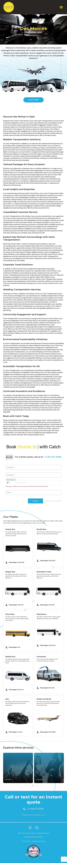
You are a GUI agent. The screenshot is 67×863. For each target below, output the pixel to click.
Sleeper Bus (10, 572)
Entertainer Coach (44, 572)
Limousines (41, 657)
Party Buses (41, 614)
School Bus (9, 614)
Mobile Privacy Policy (38, 841)
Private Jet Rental (44, 699)
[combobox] (9, 482)
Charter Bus (10, 529)
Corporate (8, 779)
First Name (11, 467)
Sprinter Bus (10, 657)
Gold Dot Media (37, 837)
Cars (7, 699)
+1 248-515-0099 (52, 457)
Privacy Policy (26, 841)
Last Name (10, 475)
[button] (61, 7)
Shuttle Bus (41, 529)
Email (9, 492)
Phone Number (11, 479)
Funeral (38, 779)
